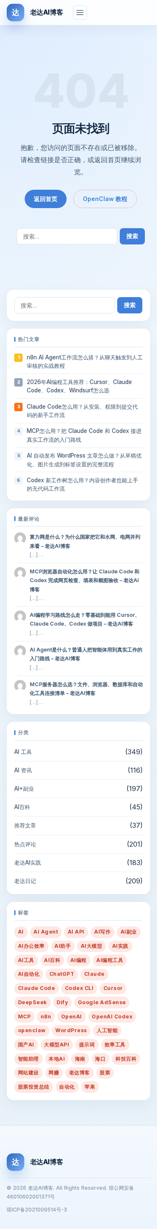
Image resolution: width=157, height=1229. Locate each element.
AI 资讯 (23, 770)
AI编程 (78, 960)
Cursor (113, 988)
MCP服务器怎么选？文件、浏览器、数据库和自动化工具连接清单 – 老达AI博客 (86, 688)
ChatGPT (61, 974)
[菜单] (80, 12)
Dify (62, 1002)
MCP (24, 1016)
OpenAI (71, 1016)
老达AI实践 (27, 862)
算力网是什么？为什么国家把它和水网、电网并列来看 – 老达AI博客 (85, 541)
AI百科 (22, 807)
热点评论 (25, 844)
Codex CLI (79, 988)
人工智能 (107, 1030)
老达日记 (25, 881)
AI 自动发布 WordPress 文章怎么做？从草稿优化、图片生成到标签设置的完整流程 (84, 459)
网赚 (54, 1072)
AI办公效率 (31, 946)
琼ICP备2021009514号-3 (37, 1209)
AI (21, 932)
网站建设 (28, 1072)
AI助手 (62, 946)
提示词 (87, 1044)
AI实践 (120, 946)
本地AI (57, 1059)
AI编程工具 (109, 960)
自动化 (67, 1087)
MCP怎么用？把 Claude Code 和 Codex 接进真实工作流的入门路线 (84, 435)
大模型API (56, 1044)
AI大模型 (91, 946)
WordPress (71, 1030)
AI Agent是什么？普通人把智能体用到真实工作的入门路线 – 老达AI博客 (86, 654)
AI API (76, 932)
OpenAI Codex (112, 1016)
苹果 (90, 1087)
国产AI (26, 1044)
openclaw (32, 1030)
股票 (105, 1072)
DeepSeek (32, 1002)
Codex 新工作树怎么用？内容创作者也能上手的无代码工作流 (82, 484)
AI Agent (45, 932)
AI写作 (102, 932)
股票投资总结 (33, 1087)
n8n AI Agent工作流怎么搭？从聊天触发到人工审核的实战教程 (85, 361)
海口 (100, 1059)
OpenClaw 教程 (105, 198)
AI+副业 (24, 788)
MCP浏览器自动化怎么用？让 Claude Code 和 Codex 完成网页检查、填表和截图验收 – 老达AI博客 (84, 580)
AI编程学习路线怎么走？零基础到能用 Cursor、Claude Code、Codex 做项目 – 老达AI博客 (85, 619)
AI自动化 (28, 974)
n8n (46, 1016)
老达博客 (79, 1072)
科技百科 (126, 1059)
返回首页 (45, 198)
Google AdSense (102, 1002)
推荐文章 (25, 825)
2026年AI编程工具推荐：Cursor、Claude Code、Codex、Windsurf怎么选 (79, 386)
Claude (94, 974)
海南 (80, 1059)
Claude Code (36, 988)
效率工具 (115, 1044)
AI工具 (26, 960)
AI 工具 (23, 751)
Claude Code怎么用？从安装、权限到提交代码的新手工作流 (82, 410)
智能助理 (28, 1059)
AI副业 (129, 932)
